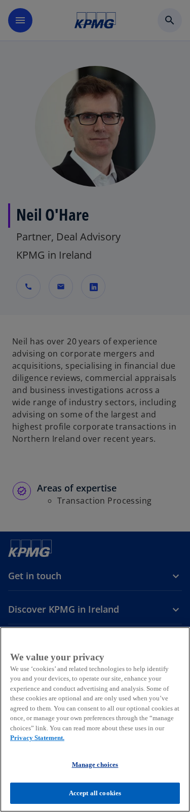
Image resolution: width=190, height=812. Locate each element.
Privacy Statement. (37, 738)
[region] (95, 719)
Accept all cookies (95, 793)
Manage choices (95, 764)
